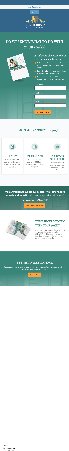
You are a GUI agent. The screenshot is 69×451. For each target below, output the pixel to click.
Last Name (38, 93)
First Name (38, 84)
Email (36, 102)
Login (35, 12)
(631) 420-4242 (11, 449)
